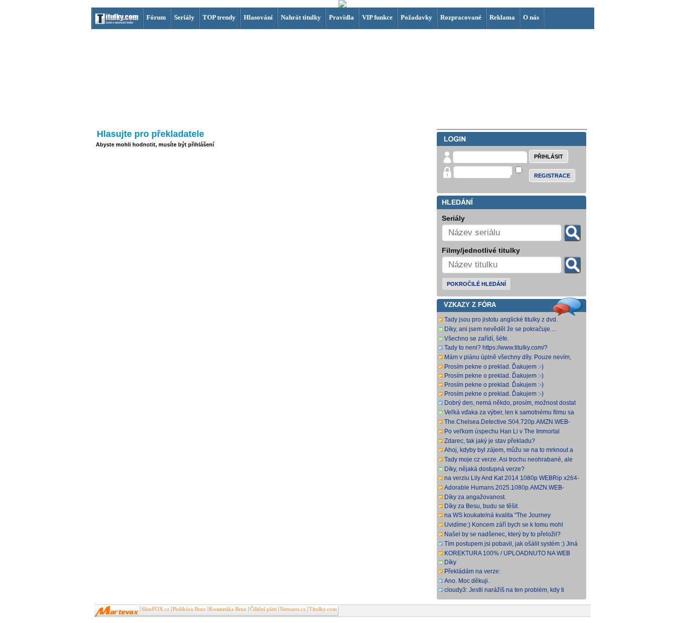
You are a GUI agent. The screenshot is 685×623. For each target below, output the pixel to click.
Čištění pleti (263, 609)
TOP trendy (219, 17)
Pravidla (341, 17)
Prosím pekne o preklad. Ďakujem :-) (494, 366)
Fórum (156, 17)
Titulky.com (323, 609)
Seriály (184, 17)
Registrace (552, 176)
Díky (450, 562)
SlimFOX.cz (155, 609)
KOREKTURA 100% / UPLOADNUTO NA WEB (507, 553)
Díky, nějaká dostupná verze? (484, 469)
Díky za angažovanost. (475, 497)
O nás (531, 17)
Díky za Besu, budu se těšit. (481, 506)
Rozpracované (460, 17)
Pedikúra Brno (189, 609)
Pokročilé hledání (476, 284)
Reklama (502, 17)
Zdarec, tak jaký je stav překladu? (489, 440)
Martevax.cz (116, 611)
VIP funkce (377, 17)
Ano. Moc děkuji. (466, 580)
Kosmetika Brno (228, 609)
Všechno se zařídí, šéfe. (476, 338)
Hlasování (258, 17)
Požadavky (416, 17)
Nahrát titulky (301, 17)
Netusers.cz (293, 609)
